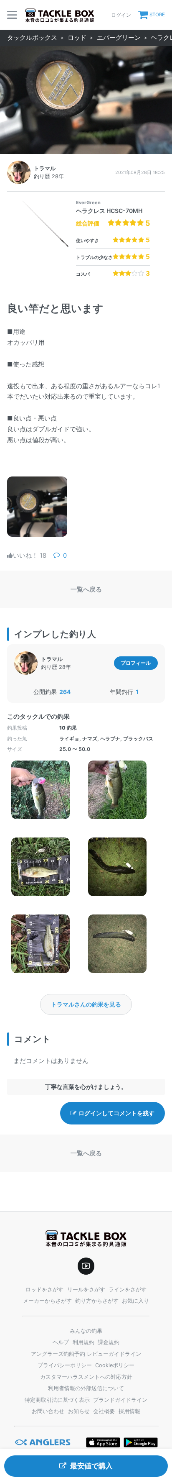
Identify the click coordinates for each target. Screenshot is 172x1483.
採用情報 (129, 1411)
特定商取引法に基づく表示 (57, 1400)
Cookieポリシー (114, 1365)
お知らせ (79, 1411)
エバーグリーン (119, 37)
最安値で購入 (91, 1466)
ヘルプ (61, 1342)
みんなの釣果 (86, 1331)
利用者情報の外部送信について (86, 1388)
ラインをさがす (128, 1289)
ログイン (121, 15)
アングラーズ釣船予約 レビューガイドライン (86, 1354)
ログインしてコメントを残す (116, 1113)
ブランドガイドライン (120, 1400)
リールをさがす (86, 1289)
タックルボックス (32, 37)
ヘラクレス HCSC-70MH (109, 210)
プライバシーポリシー (65, 1365)
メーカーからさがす (47, 1301)
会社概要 (104, 1411)
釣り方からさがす (97, 1301)
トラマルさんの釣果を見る (86, 1004)
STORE (157, 15)
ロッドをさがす (44, 1289)
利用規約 (83, 1342)
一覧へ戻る (86, 589)
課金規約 (108, 1342)
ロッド (77, 37)
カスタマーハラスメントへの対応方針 (86, 1377)
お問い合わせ (48, 1411)
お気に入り (135, 1301)
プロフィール (136, 663)
